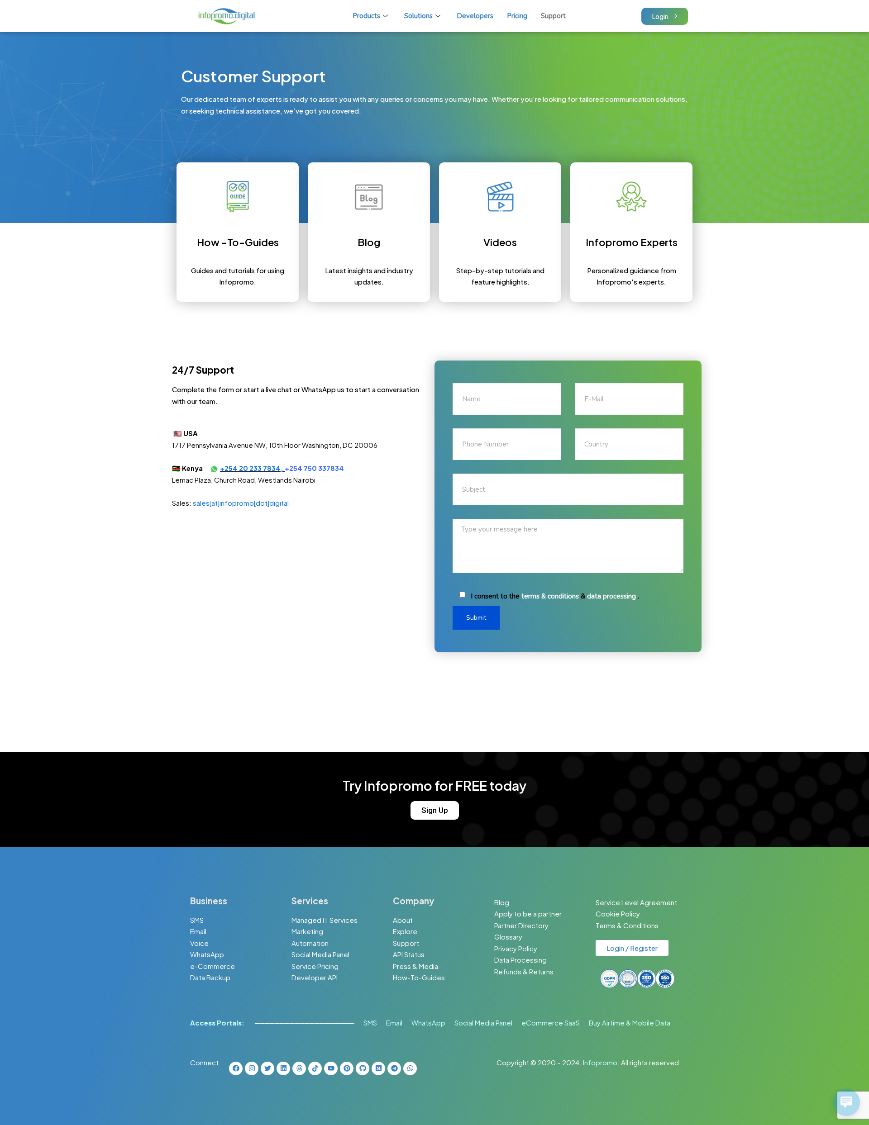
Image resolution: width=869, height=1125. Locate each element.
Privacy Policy (515, 948)
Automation (310, 943)
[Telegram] (394, 1068)
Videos (500, 242)
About (403, 920)
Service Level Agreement (636, 902)
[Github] (362, 1068)
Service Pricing (315, 966)
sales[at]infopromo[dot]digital (241, 502)
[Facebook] (236, 1068)
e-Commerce (212, 966)
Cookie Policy (618, 913)
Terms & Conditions (627, 925)
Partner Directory (521, 925)
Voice (199, 943)
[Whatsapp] (410, 1068)
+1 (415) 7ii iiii (229, 433)
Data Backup (210, 977)
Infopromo (600, 1062)
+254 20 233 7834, (252, 468)
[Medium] (378, 1068)
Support (553, 15)
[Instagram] (251, 1068)
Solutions (418, 15)
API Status (409, 954)
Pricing (517, 15)
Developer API (314, 977)
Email (198, 931)
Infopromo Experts (632, 242)
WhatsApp (207, 954)
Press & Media (415, 966)
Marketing (307, 931)
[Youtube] (331, 1068)
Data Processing (520, 959)
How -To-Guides (238, 242)
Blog (369, 242)
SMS (197, 920)
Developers (475, 15)
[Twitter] (267, 1068)
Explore (405, 931)
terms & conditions (550, 596)
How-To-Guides (419, 977)
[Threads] (299, 1068)
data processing (611, 596)
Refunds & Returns (524, 971)
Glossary (508, 936)
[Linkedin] (283, 1068)
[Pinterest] (346, 1068)
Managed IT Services (324, 920)
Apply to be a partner (528, 913)
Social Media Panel (320, 954)
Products (366, 15)
